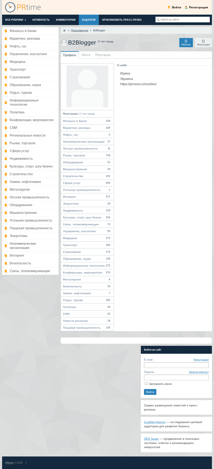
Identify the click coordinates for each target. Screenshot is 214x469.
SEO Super (151, 438)
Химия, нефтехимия (86, 293)
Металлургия (86, 279)
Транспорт (86, 245)
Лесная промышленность (86, 148)
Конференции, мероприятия (86, 272)
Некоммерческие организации (86, 141)
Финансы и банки (86, 121)
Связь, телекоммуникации (86, 224)
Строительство (86, 176)
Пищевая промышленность (86, 327)
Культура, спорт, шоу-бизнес (86, 217)
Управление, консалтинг (86, 231)
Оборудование (86, 162)
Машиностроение (86, 169)
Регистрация (201, 359)
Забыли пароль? (199, 372)
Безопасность (86, 286)
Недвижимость (86, 210)
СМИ (86, 314)
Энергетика (86, 203)
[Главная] (64, 30)
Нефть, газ (86, 134)
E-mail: (148, 359)
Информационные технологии (86, 265)
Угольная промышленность (86, 189)
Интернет (86, 196)
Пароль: (149, 372)
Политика (86, 307)
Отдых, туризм (86, 300)
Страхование (86, 252)
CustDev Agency (155, 422)
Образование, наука (86, 258)
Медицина (86, 238)
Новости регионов (86, 320)
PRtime (9, 462)
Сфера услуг (86, 183)
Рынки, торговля (86, 155)
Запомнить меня (160, 383)
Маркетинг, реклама (86, 127)
